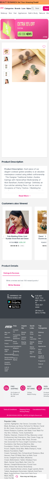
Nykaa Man (32, 343)
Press (7, 343)
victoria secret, (21, 428)
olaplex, (13, 449)
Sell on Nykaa (15, 359)
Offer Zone (31, 333)
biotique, (12, 426)
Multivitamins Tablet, (17, 460)
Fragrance (41, 361)
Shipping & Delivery (16, 353)
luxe (23, 8)
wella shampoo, (31, 449)
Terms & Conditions (10, 409)
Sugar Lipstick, (33, 469)
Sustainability (9, 354)
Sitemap (32, 356)
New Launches (33, 338)
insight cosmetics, (30, 442)
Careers (7, 337)
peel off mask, (16, 455)
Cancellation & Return (17, 347)
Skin (39, 335)
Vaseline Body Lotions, (18, 469)
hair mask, (28, 430)
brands (17, 8)
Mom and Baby (40, 351)
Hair (39, 338)
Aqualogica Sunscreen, (18, 471)
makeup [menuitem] (4, 13)
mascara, (34, 435)
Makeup (41, 332)
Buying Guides (23, 343)
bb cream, (11, 428)
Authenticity (8, 340)
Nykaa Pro (32, 352)
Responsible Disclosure (9, 358)
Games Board (23, 338)
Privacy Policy (24, 411)
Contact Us (15, 331)
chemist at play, (24, 435)
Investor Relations (8, 363)
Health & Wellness (41, 357)
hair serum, (24, 424)
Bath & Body (40, 342)
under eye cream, (15, 439)
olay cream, (31, 437)
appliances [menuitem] (22, 13)
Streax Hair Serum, (16, 467)
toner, (21, 433)
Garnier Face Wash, (16, 462)
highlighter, (15, 424)
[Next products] (45, 236)
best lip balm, (27, 455)
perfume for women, (31, 426)
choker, (16, 446)
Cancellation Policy (39, 409)
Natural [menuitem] (42, 13)
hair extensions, (20, 437)
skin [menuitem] (10, 13)
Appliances (42, 346)
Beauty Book (23, 333)
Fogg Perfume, (14, 473)
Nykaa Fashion (32, 348)
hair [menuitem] (15, 13)
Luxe (39, 367)
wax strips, (26, 439)
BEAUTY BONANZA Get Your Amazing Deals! (19, 2)
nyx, (20, 453)
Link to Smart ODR (7, 369)
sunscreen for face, (15, 442)
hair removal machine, (22, 444)
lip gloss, (19, 426)
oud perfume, (25, 446)
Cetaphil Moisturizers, (19, 464)
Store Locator (15, 342)
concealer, (33, 424)
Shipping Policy (25, 409)
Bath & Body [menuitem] (33, 13)
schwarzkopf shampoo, (31, 453)
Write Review (14, 285)
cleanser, (14, 435)
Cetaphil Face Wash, (17, 458)
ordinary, (15, 433)
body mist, (20, 449)
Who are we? (7, 333)
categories (9, 8)
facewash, (14, 453)
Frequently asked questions (16, 336)
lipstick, (7, 424)
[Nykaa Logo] (2, 8)
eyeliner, (20, 430)
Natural (40, 364)
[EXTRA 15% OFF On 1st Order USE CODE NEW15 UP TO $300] (24, 29)
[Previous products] (3, 236)
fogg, (38, 437)
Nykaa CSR (7, 350)
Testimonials (9, 346)
